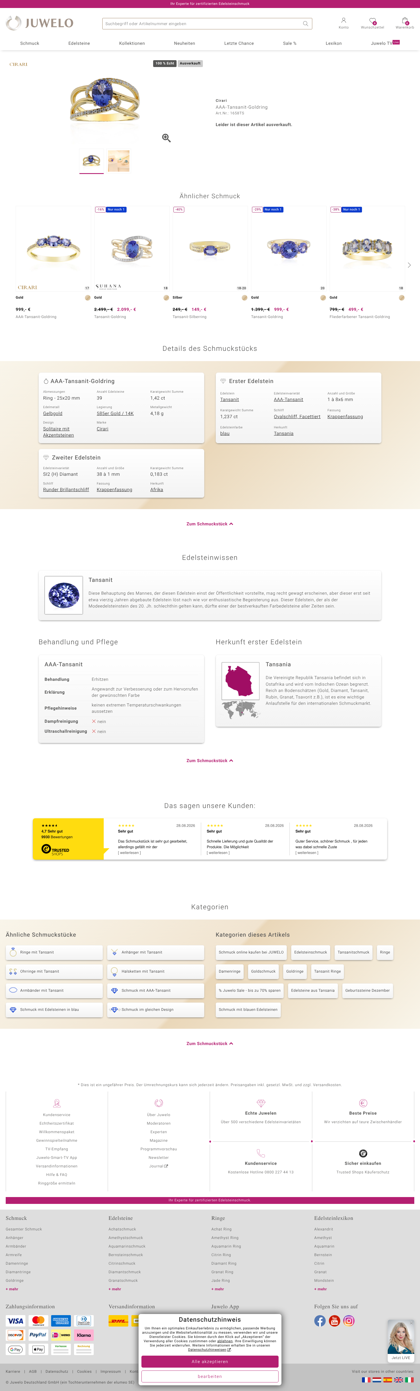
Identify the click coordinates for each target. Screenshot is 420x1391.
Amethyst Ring (225, 1238)
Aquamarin (324, 1246)
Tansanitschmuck (353, 952)
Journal (156, 1166)
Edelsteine (79, 44)
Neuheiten (184, 44)
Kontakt (137, 1371)
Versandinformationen (57, 1166)
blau (225, 433)
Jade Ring (220, 1280)
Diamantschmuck (125, 1272)
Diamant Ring (224, 1263)
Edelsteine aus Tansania (313, 990)
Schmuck (29, 44)
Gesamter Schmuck (24, 1229)
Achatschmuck (122, 1229)
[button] (343, 24)
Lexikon (334, 44)
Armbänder (16, 1246)
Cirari (103, 429)
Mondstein (324, 1280)
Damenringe (230, 971)
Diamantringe (18, 1272)
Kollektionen (132, 44)
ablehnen (225, 1341)
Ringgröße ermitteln (56, 1183)
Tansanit (229, 399)
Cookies (84, 1371)
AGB (33, 1371)
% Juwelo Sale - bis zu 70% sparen (250, 990)
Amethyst (323, 1238)
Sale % (290, 44)
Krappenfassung (345, 416)
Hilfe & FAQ (56, 1175)
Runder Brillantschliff (66, 489)
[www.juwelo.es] (387, 1379)
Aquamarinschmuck (127, 1246)
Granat (320, 1272)
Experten (159, 1132)
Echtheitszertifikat (57, 1123)
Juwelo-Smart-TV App (56, 1158)
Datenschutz (57, 1371)
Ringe (385, 952)
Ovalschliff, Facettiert (297, 416)
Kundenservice (57, 1115)
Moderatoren (159, 1123)
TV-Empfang (56, 1149)
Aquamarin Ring (226, 1246)
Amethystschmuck (126, 1238)
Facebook (320, 1321)
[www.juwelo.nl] (377, 1379)
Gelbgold (53, 413)
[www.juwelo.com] (398, 1379)
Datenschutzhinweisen (207, 1349)
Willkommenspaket (57, 1132)
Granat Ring (222, 1272)
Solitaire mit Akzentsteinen (58, 432)
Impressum (111, 1371)
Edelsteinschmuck (310, 952)
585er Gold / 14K (115, 413)
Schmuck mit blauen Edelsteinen (248, 1010)
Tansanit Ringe (327, 971)
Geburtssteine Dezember (367, 990)
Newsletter (159, 1158)
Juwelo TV (385, 44)
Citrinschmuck (122, 1263)
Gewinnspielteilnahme (56, 1140)
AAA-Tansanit (288, 399)
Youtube (334, 1321)
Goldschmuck (263, 971)
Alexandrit (323, 1229)
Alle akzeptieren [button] (210, 1362)
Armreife (14, 1255)
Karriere (13, 1371)
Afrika (156, 489)
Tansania (284, 433)
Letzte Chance (239, 44)
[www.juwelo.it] (409, 1379)
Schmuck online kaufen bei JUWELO (251, 952)
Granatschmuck (123, 1280)
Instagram (349, 1321)
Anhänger (14, 1238)
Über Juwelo (158, 1115)
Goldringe (295, 971)
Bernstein (323, 1255)
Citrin (319, 1263)
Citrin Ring (221, 1255)
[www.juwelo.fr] (366, 1379)
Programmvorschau (159, 1149)
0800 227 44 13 (279, 1172)
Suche (306, 23)
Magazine (159, 1140)
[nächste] (408, 265)
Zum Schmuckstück (207, 524)
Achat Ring (221, 1229)
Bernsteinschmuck (126, 1255)
